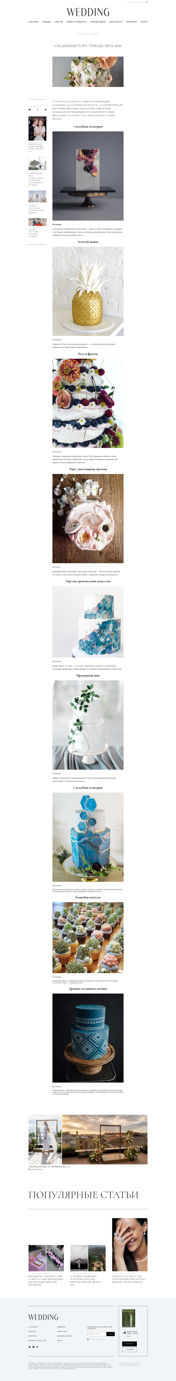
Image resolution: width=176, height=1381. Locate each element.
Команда (32, 1331)
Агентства (59, 22)
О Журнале (33, 1327)
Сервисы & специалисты (77, 22)
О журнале (131, 2)
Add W (60, 1340)
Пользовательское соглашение (129, 1363)
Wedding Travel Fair (37, 1340)
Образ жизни (131, 22)
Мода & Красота (115, 22)
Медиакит (61, 1327)
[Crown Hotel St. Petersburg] (61, 1167)
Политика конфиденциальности (129, 1365)
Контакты (140, 2)
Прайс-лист (62, 1331)
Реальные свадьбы (98, 22)
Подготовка (33, 22)
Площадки (46, 22)
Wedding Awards (64, 1336)
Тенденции (93, 34)
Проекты (144, 22)
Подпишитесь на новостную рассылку (99, 1327)
